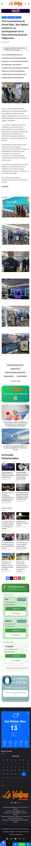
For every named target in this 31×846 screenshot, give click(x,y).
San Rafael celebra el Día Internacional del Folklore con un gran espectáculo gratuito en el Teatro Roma (22, 496)
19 (11, 774)
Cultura (5, 17)
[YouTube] (15, 803)
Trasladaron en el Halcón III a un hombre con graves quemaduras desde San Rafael (7, 565)
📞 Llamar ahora (15, 608)
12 (11, 770)
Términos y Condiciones (15, 834)
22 (23, 774)
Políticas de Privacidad (22, 831)
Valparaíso (22, 376)
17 (3, 774)
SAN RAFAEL (9, 376)
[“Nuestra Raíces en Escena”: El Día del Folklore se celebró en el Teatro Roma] (8, 467)
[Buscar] (29, 4)
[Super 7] (15, 10)
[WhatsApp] (20, 803)
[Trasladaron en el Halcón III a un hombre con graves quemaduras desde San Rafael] (8, 556)
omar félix (16, 369)
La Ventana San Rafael (8, 831)
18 (7, 774)
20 (15, 774)
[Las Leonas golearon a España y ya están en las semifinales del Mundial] (8, 537)
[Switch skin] (26, 4)
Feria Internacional (16, 365)
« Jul (2, 785)
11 (7, 770)
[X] (13, 803)
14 (19, 770)
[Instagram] (18, 803)
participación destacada (16, 372)
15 (23, 770)
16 (27, 770)
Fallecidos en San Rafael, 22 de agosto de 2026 (22, 523)
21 (19, 774)
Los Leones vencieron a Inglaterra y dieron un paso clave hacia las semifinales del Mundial (8, 525)
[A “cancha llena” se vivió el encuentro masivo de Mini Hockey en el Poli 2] (22, 537)
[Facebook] (11, 803)
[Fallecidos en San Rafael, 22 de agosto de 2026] (22, 516)
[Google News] (15, 381)
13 (15, 770)
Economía (11, 17)
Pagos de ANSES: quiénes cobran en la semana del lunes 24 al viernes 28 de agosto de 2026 (22, 476)
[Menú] (2, 4)
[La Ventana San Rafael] (15, 3)
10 (3, 770)
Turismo (18, 17)
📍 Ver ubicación (15, 613)
